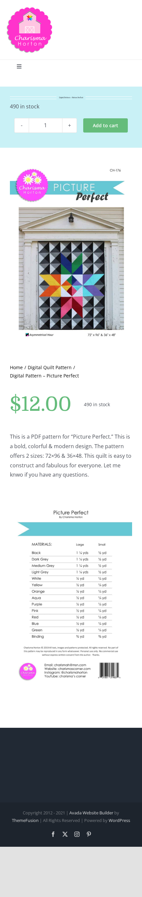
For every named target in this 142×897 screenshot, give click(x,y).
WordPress (119, 820)
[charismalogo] (30, 9)
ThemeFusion (25, 820)
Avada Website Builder (91, 813)
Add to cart (105, 125)
